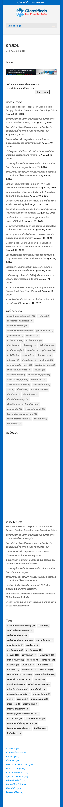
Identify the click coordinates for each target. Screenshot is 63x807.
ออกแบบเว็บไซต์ (41, 384)
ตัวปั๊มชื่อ (13, 345)
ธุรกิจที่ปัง (13, 355)
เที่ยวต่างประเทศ (39, 389)
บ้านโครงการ (44, 355)
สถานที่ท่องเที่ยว (16, 374)
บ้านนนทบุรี (28, 355)
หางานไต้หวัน (38, 379)
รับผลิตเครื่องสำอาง (45, 365)
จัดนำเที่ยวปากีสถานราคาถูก (20, 330)
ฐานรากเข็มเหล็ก (44, 330)
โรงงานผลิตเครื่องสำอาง (19, 418)
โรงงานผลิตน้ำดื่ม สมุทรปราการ (22, 414)
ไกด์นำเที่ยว (40, 418)
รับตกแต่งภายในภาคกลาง (19, 365)
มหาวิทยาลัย (46, 360)
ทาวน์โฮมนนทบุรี (15, 350)
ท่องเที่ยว (32, 350)
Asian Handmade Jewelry (21, 316)
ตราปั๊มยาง (32, 335)
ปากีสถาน (13, 360)
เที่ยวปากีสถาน (30, 394)
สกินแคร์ (39, 369)
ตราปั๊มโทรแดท (34, 340)
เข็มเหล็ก (22, 389)
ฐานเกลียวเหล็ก (15, 335)
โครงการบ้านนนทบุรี (35, 409)
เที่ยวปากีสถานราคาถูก (17, 399)
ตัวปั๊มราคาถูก (29, 345)
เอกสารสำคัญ (14, 409)
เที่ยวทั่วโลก (13, 394)
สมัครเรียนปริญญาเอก (39, 374)
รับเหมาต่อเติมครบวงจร (19, 369)
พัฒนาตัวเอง (29, 360)
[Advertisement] (31, 467)
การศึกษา (43, 316)
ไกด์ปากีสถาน (14, 423)
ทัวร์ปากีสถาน (46, 345)
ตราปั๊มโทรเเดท (15, 340)
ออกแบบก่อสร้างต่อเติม (18, 384)
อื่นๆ (10, 389)
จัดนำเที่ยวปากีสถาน (17, 325)
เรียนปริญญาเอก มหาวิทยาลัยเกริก (23, 404)
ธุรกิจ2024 (48, 350)
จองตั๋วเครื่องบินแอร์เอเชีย (19, 320)
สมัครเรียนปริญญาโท (17, 379)
